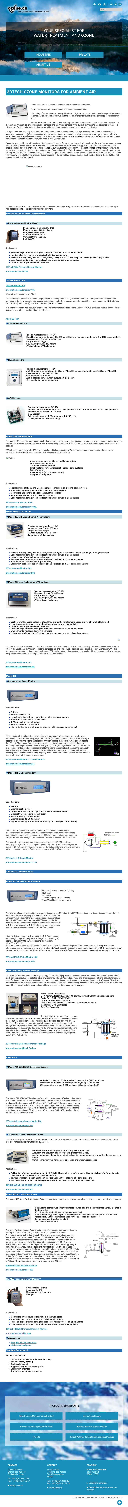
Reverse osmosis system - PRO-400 (36, 1426)
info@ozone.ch (16, 1485)
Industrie (43, 54)
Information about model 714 (19, 1125)
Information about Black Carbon (21, 1048)
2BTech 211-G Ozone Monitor (20, 858)
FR (111, 4)
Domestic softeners (92, 1416)
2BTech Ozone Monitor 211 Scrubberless (25, 759)
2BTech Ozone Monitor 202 (19, 568)
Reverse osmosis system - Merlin (92, 1426)
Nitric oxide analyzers (21, 1345)
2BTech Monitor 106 (15, 285)
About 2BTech (12, 319)
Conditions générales (98, 1483)
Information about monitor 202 (20, 573)
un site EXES (118, 1497)
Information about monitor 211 (20, 764)
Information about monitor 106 (20, 290)
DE (115, 4)
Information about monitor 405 (20, 961)
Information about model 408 (19, 1270)
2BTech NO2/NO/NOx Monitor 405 (22, 957)
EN (120, 4)
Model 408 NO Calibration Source (21, 1265)
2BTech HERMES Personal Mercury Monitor (26, 1329)
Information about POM (17, 271)
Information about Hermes (18, 1333)
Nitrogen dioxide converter (23, 1342)
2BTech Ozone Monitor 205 (19, 662)
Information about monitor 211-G (21, 862)
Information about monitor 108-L (21, 507)
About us (43, 64)
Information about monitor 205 (20, 667)
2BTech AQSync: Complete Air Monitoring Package (92, 1437)
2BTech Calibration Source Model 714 (23, 1121)
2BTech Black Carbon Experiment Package (26, 1044)
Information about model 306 (19, 1189)
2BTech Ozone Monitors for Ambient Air (36, 1416)
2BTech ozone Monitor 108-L (19, 502)
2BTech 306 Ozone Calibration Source (24, 1185)
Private (84, 54)
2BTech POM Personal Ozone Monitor (24, 267)
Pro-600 (36, 1437)
